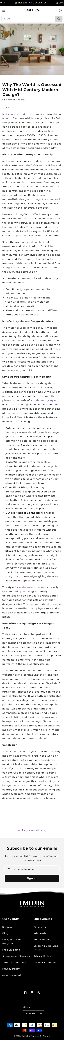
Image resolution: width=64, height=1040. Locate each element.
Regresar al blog (33, 830)
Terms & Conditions (14, 962)
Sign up (32, 878)
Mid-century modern (15, 114)
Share (9, 107)
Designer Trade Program (12, 941)
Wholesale (40, 933)
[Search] (58, 19)
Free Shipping (11, 949)
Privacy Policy (11, 968)
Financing (40, 927)
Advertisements (12, 975)
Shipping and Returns (16, 956)
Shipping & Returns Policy (46, 947)
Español (30, 1013)
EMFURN (25, 1036)
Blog (5, 933)
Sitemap (7, 927)
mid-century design (32, 587)
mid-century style (44, 400)
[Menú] (3, 10)
